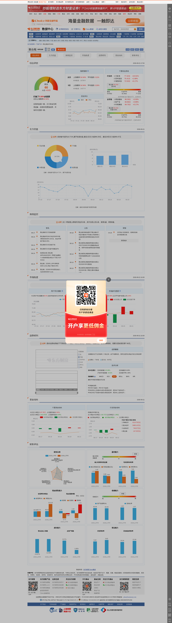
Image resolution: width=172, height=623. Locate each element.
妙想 (88, 2)
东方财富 (51, 2)
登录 (117, 2)
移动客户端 (42, 2)
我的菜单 (124, 2)
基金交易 (140, 2)
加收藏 (36, 2)
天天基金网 (59, 2)
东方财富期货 (80, 2)
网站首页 (30, 2)
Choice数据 (95, 2)
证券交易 (132, 2)
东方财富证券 (69, 2)
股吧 (103, 2)
